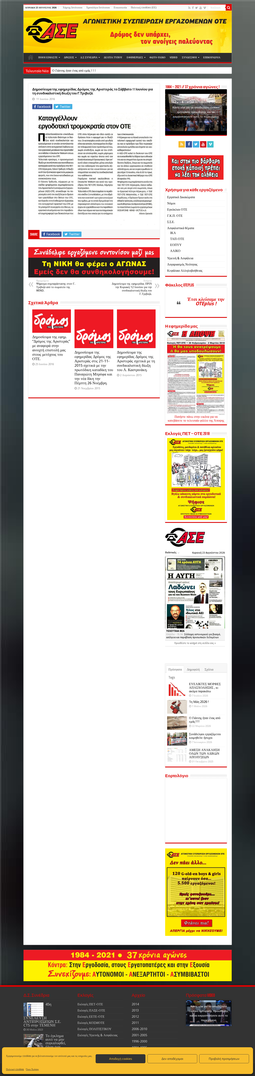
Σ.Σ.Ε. (171, 222)
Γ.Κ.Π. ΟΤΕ (175, 216)
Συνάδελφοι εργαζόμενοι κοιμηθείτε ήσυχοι (205, 736)
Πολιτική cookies (15, 1069)
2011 (135, 1023)
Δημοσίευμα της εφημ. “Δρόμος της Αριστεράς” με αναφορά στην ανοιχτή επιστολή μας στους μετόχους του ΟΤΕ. (51, 348)
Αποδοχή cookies (120, 1058)
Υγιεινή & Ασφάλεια (180, 258)
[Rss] (189, 7)
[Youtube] (200, 7)
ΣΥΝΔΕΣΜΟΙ (189, 57)
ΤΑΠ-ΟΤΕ (177, 239)
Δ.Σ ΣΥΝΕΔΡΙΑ (88, 57)
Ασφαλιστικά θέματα (180, 228)
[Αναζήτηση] (229, 8)
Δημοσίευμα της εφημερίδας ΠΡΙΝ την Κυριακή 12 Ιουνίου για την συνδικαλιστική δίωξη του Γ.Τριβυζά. (132, 287)
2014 (135, 1004)
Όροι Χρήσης (32, 1069)
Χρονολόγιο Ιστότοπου (98, 7)
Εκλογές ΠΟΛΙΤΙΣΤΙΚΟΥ (94, 1029)
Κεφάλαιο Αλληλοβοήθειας (184, 270)
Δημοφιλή (193, 669)
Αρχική (31, 57)
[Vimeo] (204, 7)
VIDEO (174, 57)
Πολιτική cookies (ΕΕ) (143, 7)
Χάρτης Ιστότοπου (72, 7)
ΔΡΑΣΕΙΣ (69, 57)
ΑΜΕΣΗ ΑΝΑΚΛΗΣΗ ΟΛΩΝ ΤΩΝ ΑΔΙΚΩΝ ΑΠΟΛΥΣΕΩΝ (204, 753)
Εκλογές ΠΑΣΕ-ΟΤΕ (91, 1010)
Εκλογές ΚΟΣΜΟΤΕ (91, 1023)
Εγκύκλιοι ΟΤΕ (177, 209)
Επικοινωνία (120, 7)
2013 (135, 1010)
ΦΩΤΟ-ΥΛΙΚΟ (157, 57)
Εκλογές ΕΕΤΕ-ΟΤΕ (91, 1017)
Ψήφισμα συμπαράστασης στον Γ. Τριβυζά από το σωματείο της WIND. (55, 285)
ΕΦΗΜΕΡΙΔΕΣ (135, 57)
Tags (171, 677)
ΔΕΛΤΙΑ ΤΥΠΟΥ (113, 57)
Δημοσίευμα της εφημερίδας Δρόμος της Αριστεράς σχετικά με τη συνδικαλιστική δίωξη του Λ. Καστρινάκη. (136, 361)
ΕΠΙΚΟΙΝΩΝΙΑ (211, 57)
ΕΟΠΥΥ (176, 245)
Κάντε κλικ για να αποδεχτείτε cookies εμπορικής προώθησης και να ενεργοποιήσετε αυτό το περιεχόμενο (196, 112)
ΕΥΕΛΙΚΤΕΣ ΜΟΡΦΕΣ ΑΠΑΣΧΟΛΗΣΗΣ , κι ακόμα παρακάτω (205, 687)
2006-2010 (139, 1029)
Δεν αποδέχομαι (172, 1058)
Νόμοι (171, 203)
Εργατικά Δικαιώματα (181, 197)
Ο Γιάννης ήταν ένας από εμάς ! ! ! (74, 70)
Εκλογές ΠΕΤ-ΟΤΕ (90, 1004)
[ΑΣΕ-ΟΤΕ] (128, 32)
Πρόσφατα (175, 669)
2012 (135, 1017)
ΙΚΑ (173, 233)
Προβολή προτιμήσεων (224, 1058)
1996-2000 (139, 1041)
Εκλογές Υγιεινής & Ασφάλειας (97, 1035)
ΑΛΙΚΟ (175, 251)
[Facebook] (193, 7)
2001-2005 (139, 1035)
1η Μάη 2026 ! (199, 702)
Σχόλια (209, 669)
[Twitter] (196, 7)
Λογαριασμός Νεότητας (182, 264)
